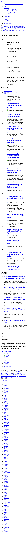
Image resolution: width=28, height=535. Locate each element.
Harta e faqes (10, 371)
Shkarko (6, 17)
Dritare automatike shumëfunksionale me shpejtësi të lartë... (14, 170)
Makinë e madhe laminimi (13, 374)
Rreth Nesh (6, 8)
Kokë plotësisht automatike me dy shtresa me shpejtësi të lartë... (15, 215)
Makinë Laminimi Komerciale (8, 377)
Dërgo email (4, 380)
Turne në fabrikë (11, 12)
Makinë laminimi (8, 16)
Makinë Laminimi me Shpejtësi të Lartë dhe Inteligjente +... (14, 140)
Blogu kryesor (7, 367)
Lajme (5, 19)
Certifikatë (9, 13)
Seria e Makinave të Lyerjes (10, 15)
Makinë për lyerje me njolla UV (18, 376)
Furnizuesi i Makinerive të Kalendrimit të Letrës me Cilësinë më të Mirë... (15, 309)
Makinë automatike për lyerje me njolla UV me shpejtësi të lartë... (14, 185)
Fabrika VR (7, 22)
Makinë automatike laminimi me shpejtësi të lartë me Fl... (14, 128)
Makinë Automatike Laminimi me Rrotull (13, 115)
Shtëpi (5, 6)
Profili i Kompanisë (11, 9)
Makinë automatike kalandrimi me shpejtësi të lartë (15, 241)
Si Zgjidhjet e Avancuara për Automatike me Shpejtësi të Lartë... (15, 298)
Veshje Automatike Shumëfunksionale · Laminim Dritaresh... (13, 155)
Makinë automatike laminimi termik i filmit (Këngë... (14, 105)
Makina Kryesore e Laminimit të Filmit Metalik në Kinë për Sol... (14, 277)
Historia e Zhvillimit (12, 10)
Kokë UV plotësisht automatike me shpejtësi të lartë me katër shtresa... (15, 267)
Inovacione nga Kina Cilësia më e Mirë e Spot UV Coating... (14, 288)
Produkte (6, 363)
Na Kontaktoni (7, 23)
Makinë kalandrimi (8, 93)
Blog (8, 20)
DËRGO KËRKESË (6, 351)
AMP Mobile (18, 371)
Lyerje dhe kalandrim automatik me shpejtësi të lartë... (15, 198)
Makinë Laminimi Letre (6, 373)
